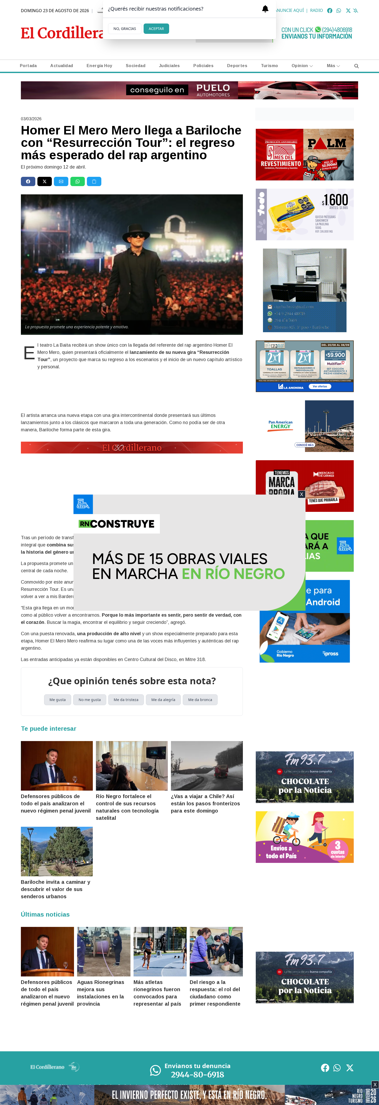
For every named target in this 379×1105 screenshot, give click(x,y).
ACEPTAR (156, 28)
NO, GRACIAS (124, 28)
